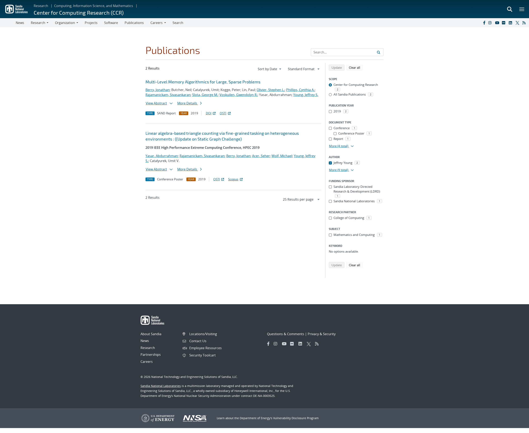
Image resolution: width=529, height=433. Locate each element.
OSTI (223, 113)
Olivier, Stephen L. (271, 90)
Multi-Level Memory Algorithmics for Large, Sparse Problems (202, 81)
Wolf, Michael (282, 156)
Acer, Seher (261, 156)
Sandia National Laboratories (161, 386)
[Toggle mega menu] (522, 9)
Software (111, 22)
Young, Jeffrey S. (305, 94)
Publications (134, 22)
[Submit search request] (379, 52)
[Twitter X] (518, 22)
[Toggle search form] (509, 9)
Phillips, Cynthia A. (300, 90)
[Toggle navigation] (7, 22)
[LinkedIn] (511, 22)
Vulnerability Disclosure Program (296, 418)
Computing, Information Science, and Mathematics (93, 6)
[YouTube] (497, 22)
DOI (208, 113)
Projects (91, 22)
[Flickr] (504, 22)
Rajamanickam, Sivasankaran (168, 94)
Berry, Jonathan (157, 90)
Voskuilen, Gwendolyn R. (238, 94)
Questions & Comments (285, 334)
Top (517, 428)
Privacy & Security (322, 334)
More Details (187, 103)
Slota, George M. (205, 94)
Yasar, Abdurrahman (161, 156)
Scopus (233, 179)
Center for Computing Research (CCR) (79, 12)
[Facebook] (483, 22)
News (20, 22)
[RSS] (524, 22)
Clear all (356, 67)
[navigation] (270, 69)
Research (41, 6)
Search (178, 22)
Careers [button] (156, 22)
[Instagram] (490, 22)
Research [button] (38, 22)
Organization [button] (65, 22)
